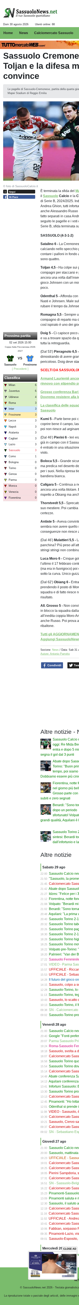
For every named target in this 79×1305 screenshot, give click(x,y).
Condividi (54, 665)
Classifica (12, 378)
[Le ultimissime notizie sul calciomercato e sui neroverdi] (30, 12)
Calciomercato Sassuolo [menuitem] (53, 33)
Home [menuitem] (8, 33)
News (55, 649)
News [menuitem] (23, 33)
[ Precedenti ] (20, 368)
